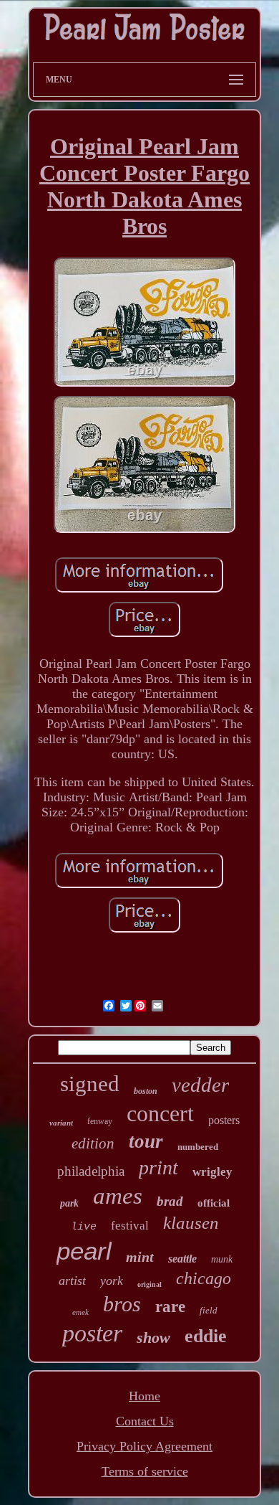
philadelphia (90, 1171)
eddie (206, 1336)
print (158, 1167)
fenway (99, 1121)
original (149, 1284)
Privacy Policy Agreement (144, 1446)
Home (144, 1396)
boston (145, 1091)
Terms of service (145, 1471)
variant (61, 1122)
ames (117, 1196)
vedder (200, 1084)
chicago (203, 1278)
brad (170, 1201)
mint (140, 1257)
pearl (84, 1251)
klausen (191, 1222)
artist (72, 1280)
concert (160, 1113)
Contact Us (145, 1421)
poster (92, 1333)
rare (170, 1307)
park (69, 1203)
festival (130, 1225)
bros (122, 1304)
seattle (182, 1258)
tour (146, 1141)
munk (221, 1259)
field (208, 1310)
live (84, 1227)
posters (224, 1120)
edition (93, 1143)
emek (80, 1312)
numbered (197, 1146)
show (153, 1337)
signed (89, 1083)
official (213, 1203)
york (111, 1280)
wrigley (212, 1172)
